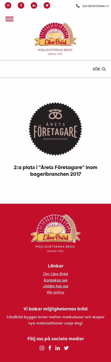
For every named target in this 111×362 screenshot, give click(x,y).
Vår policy (55, 292)
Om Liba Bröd (55, 273)
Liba (55, 39)
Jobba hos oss (55, 285)
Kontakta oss (55, 279)
